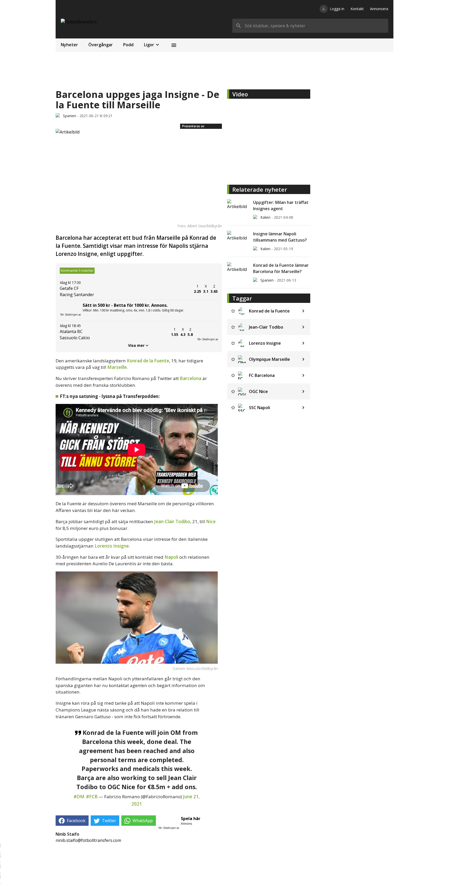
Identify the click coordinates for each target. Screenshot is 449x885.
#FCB (92, 797)
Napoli (171, 557)
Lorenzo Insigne (112, 546)
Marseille (117, 367)
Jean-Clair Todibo (172, 521)
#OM (79, 797)
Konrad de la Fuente (148, 361)
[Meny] (174, 45)
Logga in (337, 8)
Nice (211, 521)
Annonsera (379, 8)
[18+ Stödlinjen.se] (207, 332)
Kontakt (357, 8)
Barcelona (190, 378)
